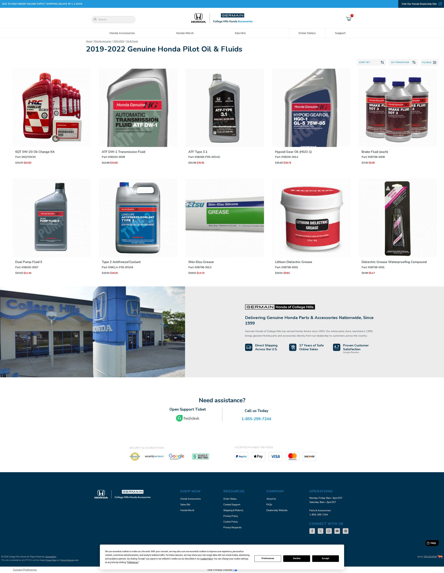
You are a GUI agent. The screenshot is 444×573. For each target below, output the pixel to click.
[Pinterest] (345, 531)
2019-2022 (118, 41)
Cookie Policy (230, 521)
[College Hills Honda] (222, 18)
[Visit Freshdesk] (187, 418)
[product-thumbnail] (51, 108)
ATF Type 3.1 (197, 152)
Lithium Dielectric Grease (293, 262)
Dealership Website (277, 510)
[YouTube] (337, 531)
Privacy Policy (230, 516)
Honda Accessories (190, 498)
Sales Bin (185, 504)
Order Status (230, 498)
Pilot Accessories (102, 41)
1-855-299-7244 (318, 514)
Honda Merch (187, 510)
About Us (271, 498)
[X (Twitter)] (320, 531)
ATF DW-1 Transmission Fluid (123, 152)
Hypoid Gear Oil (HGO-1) (293, 152)
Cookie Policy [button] (206, 559)
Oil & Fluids (132, 41)
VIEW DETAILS (51, 137)
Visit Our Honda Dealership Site (419, 4)
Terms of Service (67, 560)
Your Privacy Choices (220, 569)
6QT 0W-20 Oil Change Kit (34, 152)
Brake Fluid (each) (375, 152)
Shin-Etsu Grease (201, 262)
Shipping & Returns (233, 510)
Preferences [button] (132, 562)
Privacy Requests (232, 527)
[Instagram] (329, 531)
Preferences (268, 558)
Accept (325, 558)
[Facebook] (312, 531)
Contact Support (231, 504)
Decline (296, 558)
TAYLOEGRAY (430, 556)
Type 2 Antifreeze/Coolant (121, 262)
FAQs (269, 504)
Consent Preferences (25, 569)
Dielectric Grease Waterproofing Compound (394, 262)
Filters (427, 62)
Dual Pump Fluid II (28, 262)
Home (89, 41)
